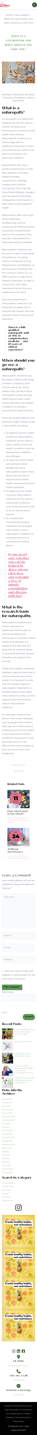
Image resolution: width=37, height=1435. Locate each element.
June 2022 (6, 1155)
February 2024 (7, 1109)
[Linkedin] (18, 1351)
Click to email (18, 1395)
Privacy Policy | (18, 1421)
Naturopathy (17, 820)
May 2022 (5, 1158)
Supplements (7, 1200)
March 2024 (6, 1106)
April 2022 (6, 1162)
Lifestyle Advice (8, 1186)
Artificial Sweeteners (15, 851)
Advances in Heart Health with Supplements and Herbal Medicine (25, 1080)
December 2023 (8, 1116)
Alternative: (8, 992)
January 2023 (7, 1134)
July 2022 (5, 1151)
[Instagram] (13, 1351)
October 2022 (7, 1141)
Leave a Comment (13, 818)
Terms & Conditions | (23, 1417)
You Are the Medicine (23, 1041)
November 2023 (8, 1120)
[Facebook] (23, 1351)
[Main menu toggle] (34, 4)
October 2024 (7, 1103)
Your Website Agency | (15, 1414)
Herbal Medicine (8, 1183)
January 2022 (7, 1172)
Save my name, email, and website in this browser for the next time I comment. (18, 975)
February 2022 (7, 1169)
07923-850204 (18, 1380)
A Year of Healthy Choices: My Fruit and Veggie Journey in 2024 (25, 1032)
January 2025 (7, 1099)
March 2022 (6, 1165)
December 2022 (8, 1137)
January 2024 (7, 1113)
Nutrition (25, 820)
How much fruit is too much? (17, 813)
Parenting (6, 1197)
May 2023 (5, 1127)
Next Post (18, 771)
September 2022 (8, 1144)
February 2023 (7, 1130)
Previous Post (18, 765)
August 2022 (7, 1148)
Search (4, 1012)
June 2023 (6, 1123)
